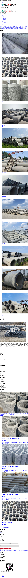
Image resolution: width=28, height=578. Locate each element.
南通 (19, 550)
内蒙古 (8, 550)
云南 (9, 550)
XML (7, 572)
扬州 (14, 550)
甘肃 (12, 550)
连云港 (17, 550)
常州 (21, 550)
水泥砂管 (4, 18)
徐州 (23, 550)
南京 (13, 550)
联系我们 (3, 2)
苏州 (20, 550)
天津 (3, 550)
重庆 (4, 550)
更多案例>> (1, 532)
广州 (27, 550)
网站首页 (3, 15)
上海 (2, 550)
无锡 (24, 550)
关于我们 (3, 16)
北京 (0, 550)
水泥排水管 (4, 19)
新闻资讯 (3, 21)
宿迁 (25, 550)
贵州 (10, 550)
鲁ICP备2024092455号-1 (3, 572)
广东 (6, 550)
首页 (2, 575)
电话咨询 (3, 576)
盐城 (15, 550)
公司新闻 (4, 22)
